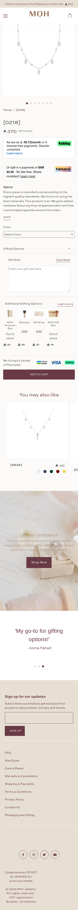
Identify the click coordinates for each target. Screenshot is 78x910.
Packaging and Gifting (20, 815)
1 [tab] (27, 103)
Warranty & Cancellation (21, 776)
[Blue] (45, 471)
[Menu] (5, 16)
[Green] (51, 471)
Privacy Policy (14, 799)
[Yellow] (64, 471)
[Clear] (38, 471)
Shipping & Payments (19, 784)
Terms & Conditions (18, 791)
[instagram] (34, 854)
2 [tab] (31, 103)
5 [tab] (43, 103)
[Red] (57, 471)
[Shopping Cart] (71, 14)
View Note (63, 260)
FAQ (8, 753)
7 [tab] (51, 103)
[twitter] (44, 854)
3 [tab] (35, 103)
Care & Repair (14, 768)
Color (7, 227)
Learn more (65, 304)
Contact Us (12, 807)
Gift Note (39, 260)
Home (7, 110)
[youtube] (55, 854)
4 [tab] (39, 103)
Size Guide (12, 760)
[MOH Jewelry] (39, 14)
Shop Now (39, 562)
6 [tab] (47, 103)
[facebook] (23, 854)
